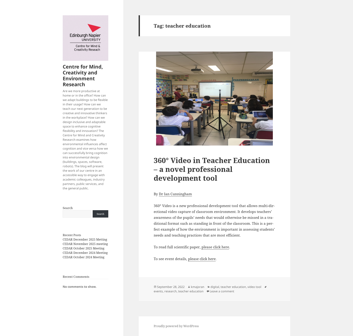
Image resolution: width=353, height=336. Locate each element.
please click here (215, 247)
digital (215, 287)
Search (68, 208)
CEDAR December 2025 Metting (85, 239)
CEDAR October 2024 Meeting (83, 257)
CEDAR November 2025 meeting (85, 244)
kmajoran (197, 287)
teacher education (233, 287)
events (158, 291)
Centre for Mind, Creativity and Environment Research (83, 75)
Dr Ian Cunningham (175, 194)
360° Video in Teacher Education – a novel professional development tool (212, 169)
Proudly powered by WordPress (176, 326)
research (170, 291)
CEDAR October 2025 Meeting (83, 248)
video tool (254, 287)
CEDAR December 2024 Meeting (85, 253)
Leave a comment (222, 291)
